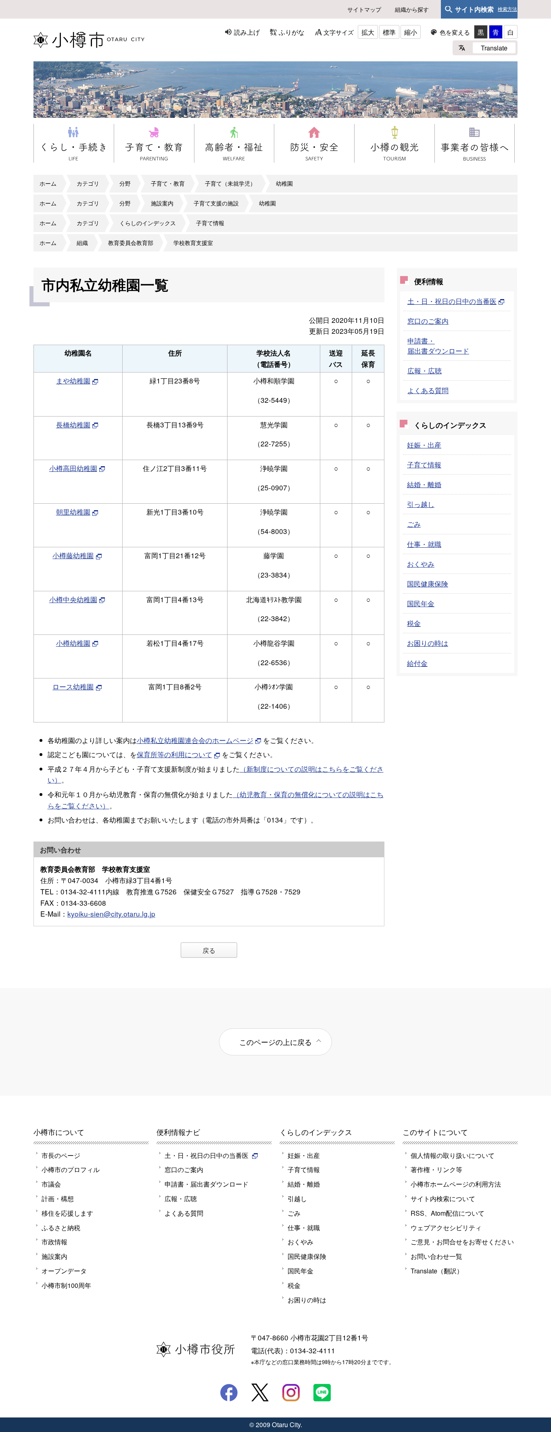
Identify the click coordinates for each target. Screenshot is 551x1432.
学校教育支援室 (193, 243)
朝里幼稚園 (73, 512)
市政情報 (54, 1241)
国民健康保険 (427, 583)
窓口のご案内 (428, 321)
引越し (297, 1198)
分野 (125, 183)
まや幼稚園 (73, 380)
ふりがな (292, 32)
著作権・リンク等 (436, 1169)
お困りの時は (427, 643)
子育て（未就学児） (230, 183)
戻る (208, 950)
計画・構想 (58, 1198)
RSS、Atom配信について (447, 1213)
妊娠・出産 (424, 445)
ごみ (414, 524)
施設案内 (162, 203)
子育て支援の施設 (216, 203)
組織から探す (412, 9)
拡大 (367, 32)
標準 (389, 32)
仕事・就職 (424, 544)
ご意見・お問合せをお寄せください (462, 1241)
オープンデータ (64, 1270)
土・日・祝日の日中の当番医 (452, 301)
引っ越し (420, 504)
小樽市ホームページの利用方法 (456, 1184)
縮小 (410, 32)
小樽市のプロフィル (71, 1169)
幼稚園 (284, 183)
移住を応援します (67, 1213)
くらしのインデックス (147, 223)
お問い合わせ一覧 (436, 1256)
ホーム (48, 183)
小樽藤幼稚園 (73, 555)
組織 (82, 243)
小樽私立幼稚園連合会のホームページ (195, 740)
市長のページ (61, 1155)
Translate (494, 47)
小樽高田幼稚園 (73, 468)
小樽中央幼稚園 (73, 599)
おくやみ (420, 564)
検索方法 (507, 9)
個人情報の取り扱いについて (453, 1155)
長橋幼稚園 (73, 424)
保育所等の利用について (174, 754)
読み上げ (247, 32)
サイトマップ (364, 9)
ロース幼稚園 (73, 686)
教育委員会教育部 (130, 243)
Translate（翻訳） (437, 1270)
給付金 (417, 663)
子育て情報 (210, 223)
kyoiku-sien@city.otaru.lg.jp (111, 914)
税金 (414, 623)
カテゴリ (88, 183)
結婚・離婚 (424, 484)
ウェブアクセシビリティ (446, 1227)
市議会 (51, 1184)
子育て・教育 (168, 183)
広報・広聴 (424, 370)
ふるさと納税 (61, 1227)
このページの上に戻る (275, 1041)
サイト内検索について (443, 1198)
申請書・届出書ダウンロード (438, 345)
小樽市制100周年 (66, 1285)
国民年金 (420, 603)
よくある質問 (428, 390)
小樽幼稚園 (73, 643)
